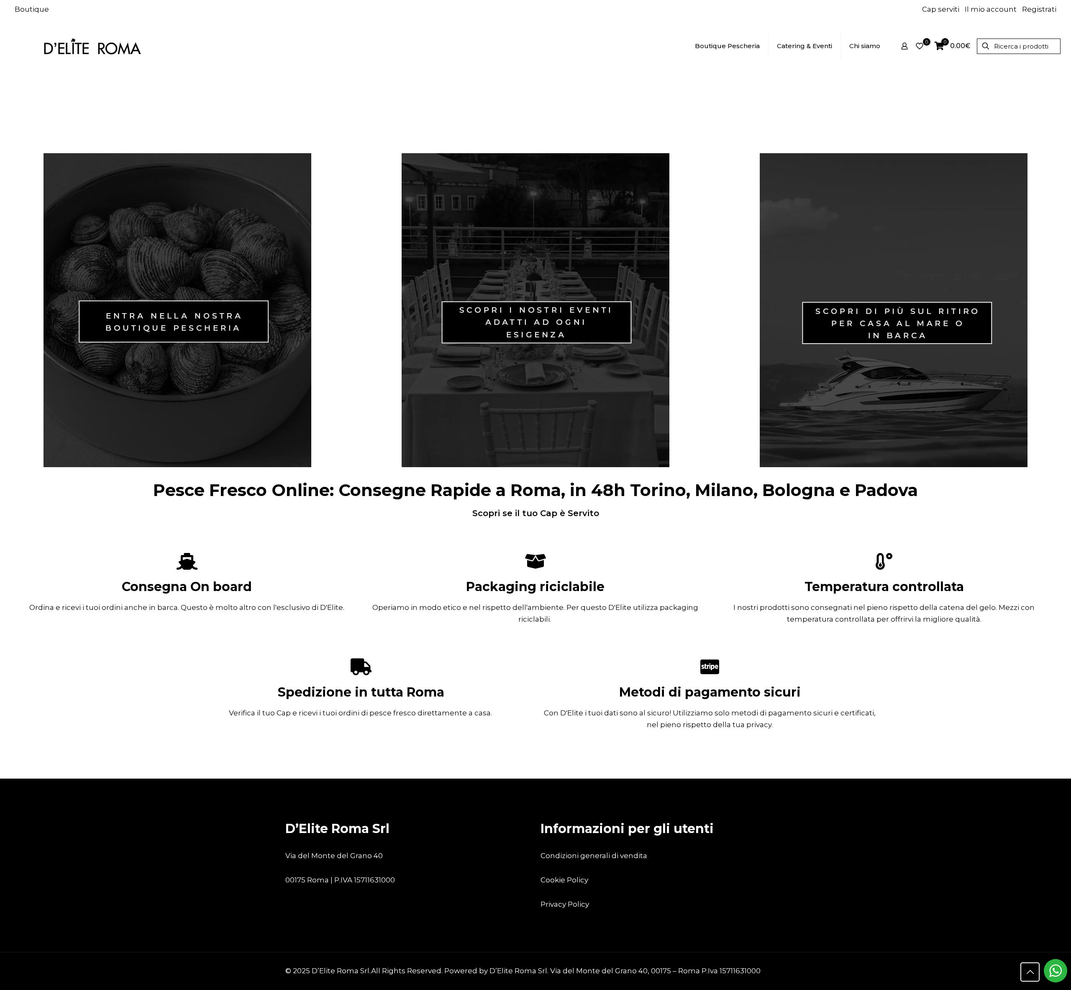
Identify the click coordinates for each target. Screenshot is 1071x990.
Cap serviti (940, 9)
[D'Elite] (92, 46)
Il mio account (991, 9)
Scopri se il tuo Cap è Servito (535, 513)
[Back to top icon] (1030, 972)
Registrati (1039, 9)
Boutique (32, 9)
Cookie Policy (564, 880)
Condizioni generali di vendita (594, 855)
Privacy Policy (565, 904)
